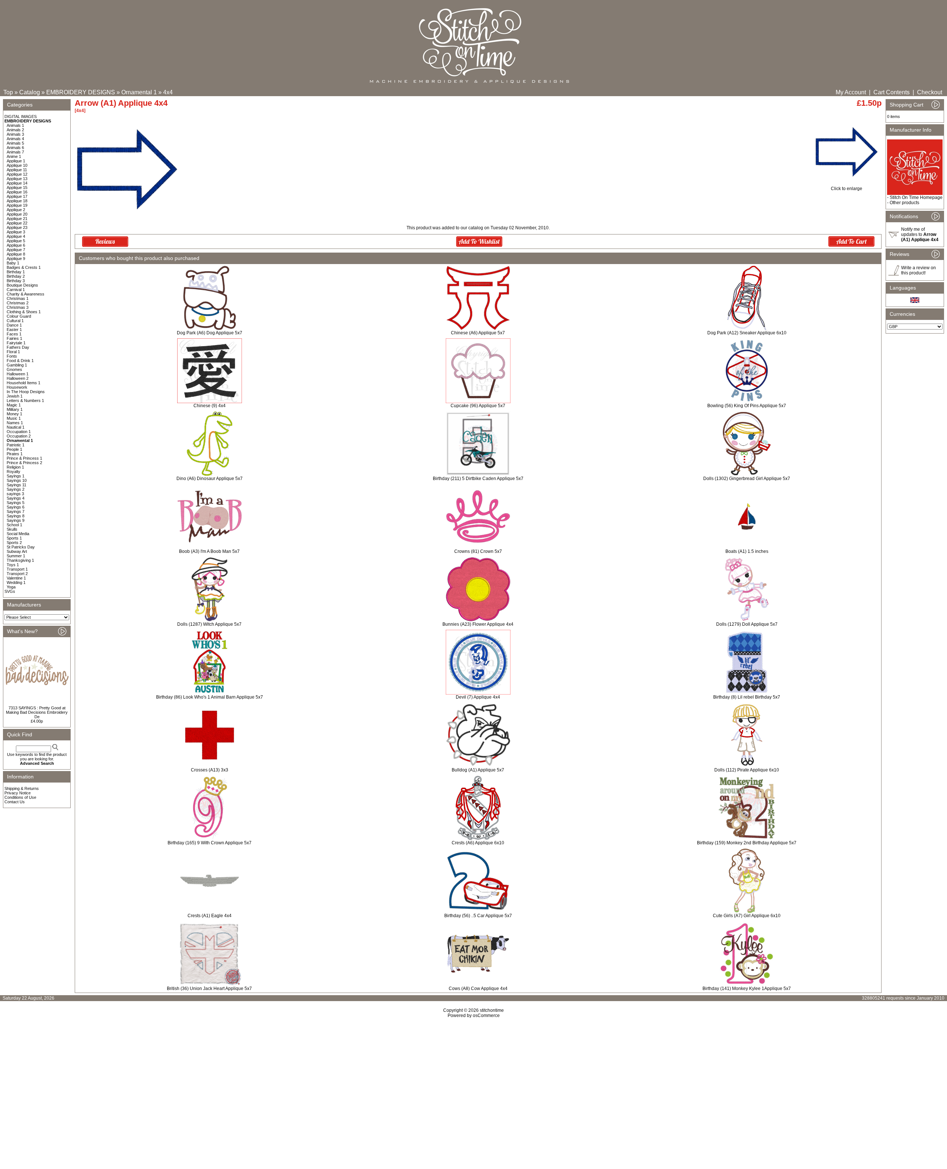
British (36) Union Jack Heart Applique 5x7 (209, 988)
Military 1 (15, 409)
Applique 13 (17, 178)
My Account (851, 92)
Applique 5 (16, 241)
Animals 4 (15, 138)
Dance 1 (14, 325)
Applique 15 (17, 187)
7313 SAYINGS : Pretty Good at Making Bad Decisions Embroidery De (37, 712)
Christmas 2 (17, 303)
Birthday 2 (16, 276)
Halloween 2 (17, 378)
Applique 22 (17, 223)
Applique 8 (16, 254)
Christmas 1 (17, 298)
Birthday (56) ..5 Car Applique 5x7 (478, 915)
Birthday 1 (16, 272)
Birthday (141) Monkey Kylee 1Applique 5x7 (746, 988)
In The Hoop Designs (26, 391)
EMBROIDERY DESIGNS (80, 92)
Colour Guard (19, 316)
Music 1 (14, 418)
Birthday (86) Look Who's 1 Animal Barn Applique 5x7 (209, 697)
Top (8, 92)
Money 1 (14, 414)
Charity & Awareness (25, 294)
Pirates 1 (15, 454)
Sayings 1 (15, 476)
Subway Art (17, 551)
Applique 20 (17, 214)
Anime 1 (14, 156)
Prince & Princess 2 (24, 462)
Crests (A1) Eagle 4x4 (210, 915)
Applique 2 (16, 209)
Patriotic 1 (15, 445)
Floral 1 (13, 351)
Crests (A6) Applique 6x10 (478, 842)
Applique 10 (17, 165)
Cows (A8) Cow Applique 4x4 (478, 988)
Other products (904, 202)
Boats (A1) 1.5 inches (746, 551)
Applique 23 (17, 227)
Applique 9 (16, 258)
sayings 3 (15, 493)
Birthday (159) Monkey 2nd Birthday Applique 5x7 (746, 842)
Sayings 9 (15, 520)
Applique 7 (16, 249)
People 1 (14, 449)
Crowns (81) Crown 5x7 (478, 551)
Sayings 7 (15, 511)
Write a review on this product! (918, 270)
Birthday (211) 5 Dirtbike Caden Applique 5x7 (478, 478)
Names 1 (15, 422)
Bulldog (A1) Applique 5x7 (478, 770)
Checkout (929, 92)
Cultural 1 (15, 320)
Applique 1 (16, 161)
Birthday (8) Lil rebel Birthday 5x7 (746, 697)
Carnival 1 (16, 289)
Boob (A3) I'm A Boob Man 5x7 (209, 551)
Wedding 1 (16, 582)
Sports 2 (14, 542)
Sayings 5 (15, 502)
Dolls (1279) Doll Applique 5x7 (747, 624)
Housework (17, 387)
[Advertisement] (473, 1081)
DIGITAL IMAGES (20, 116)
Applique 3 (16, 232)
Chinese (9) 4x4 (209, 405)
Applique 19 (17, 205)
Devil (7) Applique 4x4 (478, 697)
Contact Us (14, 802)
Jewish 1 (15, 396)
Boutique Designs (22, 285)
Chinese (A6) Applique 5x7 (478, 332)
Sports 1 (14, 538)
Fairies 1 (14, 338)
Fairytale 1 (16, 343)
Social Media (18, 533)
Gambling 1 (17, 365)
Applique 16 (17, 192)
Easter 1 (14, 329)
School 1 (14, 525)
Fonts (12, 356)
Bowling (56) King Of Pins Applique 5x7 (746, 405)
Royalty (13, 471)
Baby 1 (13, 263)
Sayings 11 (16, 485)
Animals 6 (15, 147)
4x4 (168, 92)
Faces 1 (14, 334)
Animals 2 (15, 130)
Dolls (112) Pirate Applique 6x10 (746, 770)
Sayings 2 (15, 489)
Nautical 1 (15, 427)
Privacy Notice (17, 793)
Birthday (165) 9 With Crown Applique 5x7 (210, 842)
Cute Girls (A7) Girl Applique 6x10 (747, 915)
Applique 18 (17, 201)
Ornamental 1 (139, 92)
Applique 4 (16, 236)
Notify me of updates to (919, 234)
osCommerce (486, 1015)
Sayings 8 (15, 516)
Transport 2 (17, 573)
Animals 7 (15, 152)
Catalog (29, 92)
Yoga (11, 587)
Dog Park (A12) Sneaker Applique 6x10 (746, 332)
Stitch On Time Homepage (916, 197)
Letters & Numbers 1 (25, 400)
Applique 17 (17, 196)
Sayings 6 (15, 507)
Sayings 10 (17, 480)
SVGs (9, 591)
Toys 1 (13, 564)
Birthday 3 (16, 280)
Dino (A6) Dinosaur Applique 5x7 (209, 478)
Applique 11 (17, 170)
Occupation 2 (19, 436)
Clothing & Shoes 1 (24, 312)
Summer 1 (16, 556)
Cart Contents (891, 92)
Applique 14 (17, 183)
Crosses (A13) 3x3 (209, 770)
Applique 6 (16, 245)
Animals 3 (15, 134)
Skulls (12, 529)
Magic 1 (14, 405)
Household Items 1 (23, 383)
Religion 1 (15, 467)
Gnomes (14, 369)
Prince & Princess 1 (24, 458)
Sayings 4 (15, 498)
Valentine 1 (16, 578)
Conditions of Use (20, 797)
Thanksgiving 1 (20, 560)
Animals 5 (15, 143)
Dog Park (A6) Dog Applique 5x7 (209, 332)
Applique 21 (17, 218)
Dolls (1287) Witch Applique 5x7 (209, 624)
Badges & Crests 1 (24, 267)
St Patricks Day (21, 547)
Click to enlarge (846, 188)
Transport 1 (17, 569)
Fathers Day (18, 347)
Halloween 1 (17, 374)
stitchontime (492, 1010)
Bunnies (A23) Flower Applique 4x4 (477, 624)
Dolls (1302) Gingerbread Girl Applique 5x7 (746, 478)
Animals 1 (15, 125)
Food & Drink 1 (20, 360)
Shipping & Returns (21, 788)
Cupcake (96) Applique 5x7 (478, 405)
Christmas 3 (17, 307)
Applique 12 (17, 174)
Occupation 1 (19, 431)
